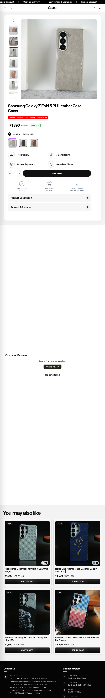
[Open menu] (5, 7)
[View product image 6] (13, 85)
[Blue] (94, 563)
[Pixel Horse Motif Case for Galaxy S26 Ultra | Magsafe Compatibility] (27, 543)
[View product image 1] (13, 30)
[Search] (10, 7)
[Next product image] (13, 97)
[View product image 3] (13, 52)
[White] (43, 563)
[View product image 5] (13, 74)
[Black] (23, 142)
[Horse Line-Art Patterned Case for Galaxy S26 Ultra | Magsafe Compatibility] (77, 543)
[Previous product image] (13, 21)
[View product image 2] (13, 41)
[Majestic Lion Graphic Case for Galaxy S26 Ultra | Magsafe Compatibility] (27, 612)
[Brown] (33, 142)
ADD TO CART (27, 581)
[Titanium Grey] (12, 142)
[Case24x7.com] (52, 7)
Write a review (52, 366)
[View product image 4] (13, 63)
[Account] (94, 7)
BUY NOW (57, 173)
